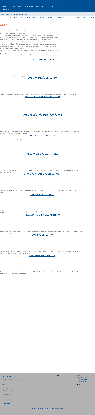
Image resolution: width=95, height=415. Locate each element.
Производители (28, 6)
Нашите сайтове (82, 379)
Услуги (19, 6)
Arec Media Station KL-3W (42, 135)
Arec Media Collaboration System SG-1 (42, 115)
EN (57, 6)
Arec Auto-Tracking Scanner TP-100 (42, 215)
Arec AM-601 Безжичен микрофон (42, 97)
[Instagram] (79, 384)
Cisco (34, 18)
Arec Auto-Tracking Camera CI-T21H (42, 174)
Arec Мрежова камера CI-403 (42, 78)
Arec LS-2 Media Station (42, 60)
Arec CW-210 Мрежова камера (42, 154)
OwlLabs (77, 18)
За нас (43, 6)
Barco (21, 18)
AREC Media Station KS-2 (42, 194)
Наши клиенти (82, 381)
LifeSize (69, 18)
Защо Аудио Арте (82, 377)
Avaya (9, 18)
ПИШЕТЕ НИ (6, 403)
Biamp (28, 18)
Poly (84, 18)
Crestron (50, 18)
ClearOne (42, 18)
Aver (15, 18)
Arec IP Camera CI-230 (42, 235)
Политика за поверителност (64, 379)
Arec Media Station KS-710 (42, 255)
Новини (37, 6)
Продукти (3, 6)
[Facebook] (77, 384)
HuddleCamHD (60, 18)
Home (2, 14)
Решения (12, 6)
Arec (3, 18)
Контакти (51, 6)
